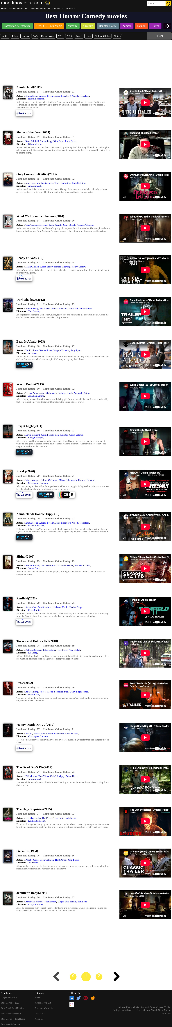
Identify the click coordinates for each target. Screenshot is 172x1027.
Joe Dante (33, 862)
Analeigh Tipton (81, 393)
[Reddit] (92, 998)
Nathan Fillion (32, 565)
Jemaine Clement (85, 224)
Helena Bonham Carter (62, 308)
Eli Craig (32, 652)
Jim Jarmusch (35, 185)
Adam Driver (72, 776)
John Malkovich (48, 393)
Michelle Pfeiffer (83, 308)
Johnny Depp (31, 308)
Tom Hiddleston (62, 183)
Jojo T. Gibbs (46, 691)
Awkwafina (30, 607)
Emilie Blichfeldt (36, 820)
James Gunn (34, 568)
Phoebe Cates (32, 859)
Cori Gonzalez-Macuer (36, 224)
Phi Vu (28, 733)
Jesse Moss (62, 650)
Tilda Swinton (78, 183)
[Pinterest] (85, 998)
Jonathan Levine (36, 395)
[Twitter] (78, 998)
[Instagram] (71, 1004)
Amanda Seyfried (33, 901)
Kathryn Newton (86, 480)
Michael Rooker (82, 565)
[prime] (26, 367)
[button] (28, 91)
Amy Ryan (76, 350)
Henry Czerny (78, 266)
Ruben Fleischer (36, 98)
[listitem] (17, 26)
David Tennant (32, 434)
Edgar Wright (34, 144)
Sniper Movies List (9, 997)
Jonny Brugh (69, 224)
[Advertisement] (86, 60)
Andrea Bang (31, 691)
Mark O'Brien (32, 266)
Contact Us (58, 8)
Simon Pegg (46, 141)
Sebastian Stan (61, 691)
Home (4, 8)
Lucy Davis (70, 141)
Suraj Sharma (71, 733)
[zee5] (68, 497)
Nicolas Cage (75, 607)
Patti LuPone (31, 350)
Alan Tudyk (74, 650)
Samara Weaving (62, 266)
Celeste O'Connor (49, 480)
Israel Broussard (56, 733)
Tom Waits (43, 776)
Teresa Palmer (32, 393)
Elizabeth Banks (65, 565)
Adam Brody (46, 266)
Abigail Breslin (46, 96)
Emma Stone (31, 96)
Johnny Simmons (78, 901)
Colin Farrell (47, 434)
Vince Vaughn (32, 480)
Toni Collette (61, 434)
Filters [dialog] (159, 35)
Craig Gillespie (35, 437)
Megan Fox (63, 901)
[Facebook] (71, 998)
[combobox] (153, 3)
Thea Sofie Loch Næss (64, 818)
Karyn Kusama (35, 904)
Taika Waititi (55, 224)
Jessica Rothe (40, 733)
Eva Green (45, 308)
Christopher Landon (38, 483)
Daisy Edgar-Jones (79, 691)
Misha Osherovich (68, 480)
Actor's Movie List (18, 8)
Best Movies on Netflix (11, 1013)
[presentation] (167, 26)
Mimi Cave (33, 694)
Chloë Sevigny (57, 776)
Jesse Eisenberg (63, 96)
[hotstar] (26, 116)
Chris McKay (34, 610)
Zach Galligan (47, 859)
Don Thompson (48, 565)
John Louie (73, 859)
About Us (70, 8)
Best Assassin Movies (10, 1024)
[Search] (168, 3)
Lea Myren (30, 818)
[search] (159, 3)
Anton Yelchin (76, 434)
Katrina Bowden (33, 650)
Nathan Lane (45, 350)
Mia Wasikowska (44, 183)
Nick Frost (58, 141)
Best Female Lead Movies (12, 1008)
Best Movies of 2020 (10, 1003)
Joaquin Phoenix (61, 350)
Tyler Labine (49, 650)
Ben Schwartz (44, 607)
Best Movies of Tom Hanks (13, 1019)
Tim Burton (34, 311)
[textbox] (153, 3)
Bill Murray (31, 776)
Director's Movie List (40, 8)
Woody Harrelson (80, 96)
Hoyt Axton (61, 859)
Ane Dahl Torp (44, 818)
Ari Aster (32, 353)
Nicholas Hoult (65, 393)
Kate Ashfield (32, 141)
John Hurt (30, 183)
